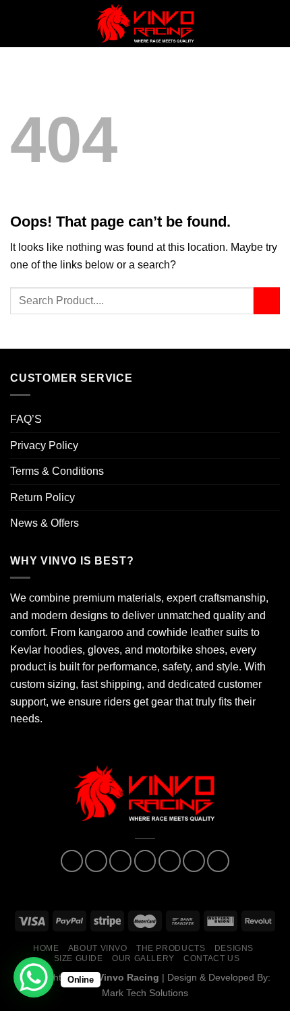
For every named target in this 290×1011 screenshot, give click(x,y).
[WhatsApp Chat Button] (33, 977)
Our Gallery (143, 958)
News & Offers (44, 523)
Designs (234, 948)
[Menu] (18, 23)
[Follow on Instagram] (96, 861)
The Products (170, 948)
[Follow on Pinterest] (169, 861)
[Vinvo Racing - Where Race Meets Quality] (145, 23)
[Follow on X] (145, 861)
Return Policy (42, 497)
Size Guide (78, 958)
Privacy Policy (44, 445)
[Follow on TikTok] (120, 861)
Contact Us (211, 958)
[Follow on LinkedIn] (194, 861)
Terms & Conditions (57, 471)
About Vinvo (97, 948)
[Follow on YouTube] (218, 861)
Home (46, 948)
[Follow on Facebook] (72, 861)
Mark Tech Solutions (145, 992)
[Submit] (267, 300)
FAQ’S (26, 419)
